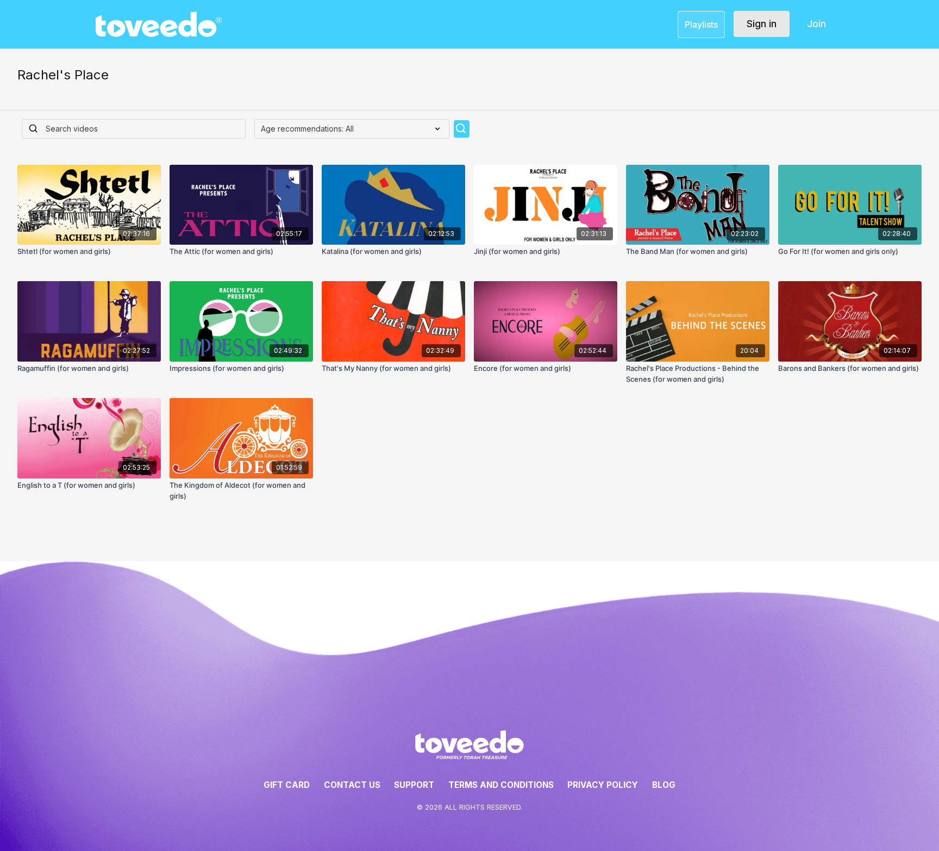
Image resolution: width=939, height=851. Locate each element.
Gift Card (287, 785)
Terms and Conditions (501, 785)
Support (414, 785)
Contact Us (352, 785)
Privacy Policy (602, 785)
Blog (663, 785)
